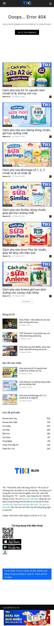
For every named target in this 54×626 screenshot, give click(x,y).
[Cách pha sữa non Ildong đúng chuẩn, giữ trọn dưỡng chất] (27, 114)
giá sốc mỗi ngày (31, 499)
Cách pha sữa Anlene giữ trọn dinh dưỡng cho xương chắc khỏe (24, 291)
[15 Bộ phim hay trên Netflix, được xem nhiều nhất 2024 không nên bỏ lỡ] (10, 351)
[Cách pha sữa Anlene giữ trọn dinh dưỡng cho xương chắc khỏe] (27, 274)
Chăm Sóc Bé (7, 126)
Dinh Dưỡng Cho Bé (9, 245)
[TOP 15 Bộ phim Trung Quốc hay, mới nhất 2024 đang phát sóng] (10, 337)
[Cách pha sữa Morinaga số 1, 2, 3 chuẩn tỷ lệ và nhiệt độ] (27, 154)
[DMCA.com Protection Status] (5, 554)
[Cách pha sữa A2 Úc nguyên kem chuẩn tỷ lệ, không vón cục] (27, 74)
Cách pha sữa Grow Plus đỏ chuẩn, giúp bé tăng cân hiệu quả (25, 251)
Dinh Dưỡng (7, 86)
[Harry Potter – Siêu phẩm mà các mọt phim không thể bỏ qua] (10, 324)
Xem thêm (26, 301)
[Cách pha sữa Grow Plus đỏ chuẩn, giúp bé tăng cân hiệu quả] (27, 234)
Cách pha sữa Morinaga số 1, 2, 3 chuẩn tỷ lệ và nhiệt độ (24, 171)
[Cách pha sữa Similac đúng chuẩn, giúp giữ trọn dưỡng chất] (27, 194)
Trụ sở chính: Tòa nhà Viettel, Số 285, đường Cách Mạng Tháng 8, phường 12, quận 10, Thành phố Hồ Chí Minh (25, 574)
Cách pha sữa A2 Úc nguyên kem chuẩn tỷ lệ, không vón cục (24, 92)
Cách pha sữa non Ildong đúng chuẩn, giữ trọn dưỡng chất (27, 132)
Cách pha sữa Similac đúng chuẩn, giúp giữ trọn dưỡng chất (24, 211)
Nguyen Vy (6, 96)
